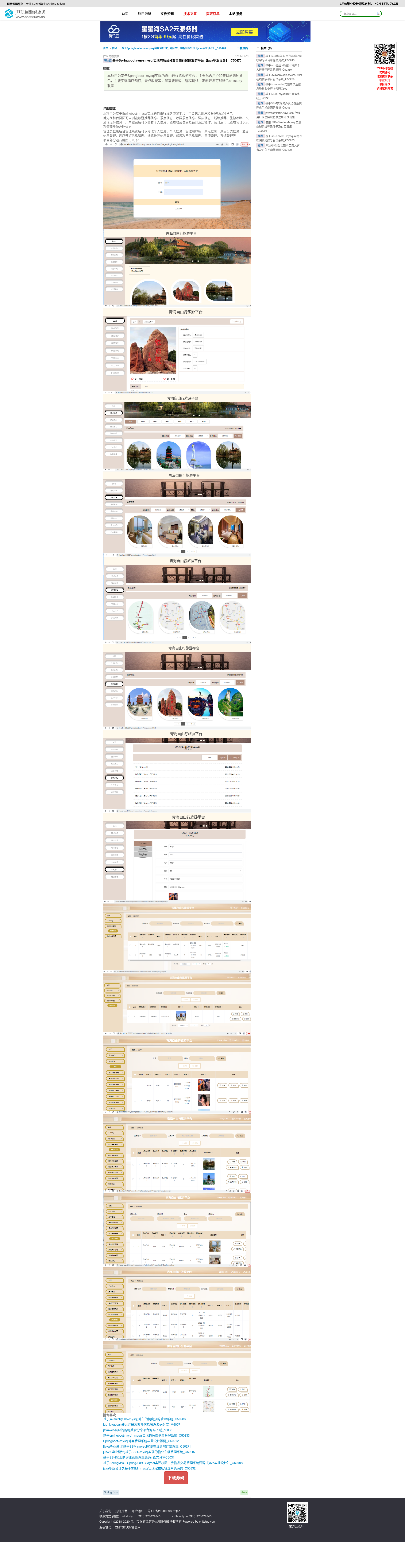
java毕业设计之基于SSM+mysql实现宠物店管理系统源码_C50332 (149, 1468)
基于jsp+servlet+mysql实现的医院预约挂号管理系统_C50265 (279, 138)
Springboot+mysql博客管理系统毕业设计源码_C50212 (141, 1441)
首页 (125, 13)
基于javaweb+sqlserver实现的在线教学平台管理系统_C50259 (279, 77)
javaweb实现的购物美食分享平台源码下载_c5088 (137, 1430)
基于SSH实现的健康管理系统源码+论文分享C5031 (138, 1457)
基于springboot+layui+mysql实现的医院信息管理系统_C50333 (146, 1435)
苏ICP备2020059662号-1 (164, 1511)
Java (244, 1492)
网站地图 (137, 1511)
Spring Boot (111, 1492)
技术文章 (190, 13)
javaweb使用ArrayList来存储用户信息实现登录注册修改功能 (278, 115)
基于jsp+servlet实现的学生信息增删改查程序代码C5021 (278, 86)
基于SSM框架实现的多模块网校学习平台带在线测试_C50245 (279, 58)
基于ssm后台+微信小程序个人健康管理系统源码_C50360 (278, 67)
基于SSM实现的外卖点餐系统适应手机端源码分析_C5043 (279, 105)
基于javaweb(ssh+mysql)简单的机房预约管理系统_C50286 (144, 1419)
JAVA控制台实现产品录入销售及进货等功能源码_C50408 (278, 147)
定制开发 (121, 1511)
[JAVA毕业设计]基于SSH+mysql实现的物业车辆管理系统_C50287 (149, 1451)
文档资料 (167, 13)
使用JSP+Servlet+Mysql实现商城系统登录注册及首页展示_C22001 (278, 126)
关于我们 (105, 1511)
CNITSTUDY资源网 (127, 1527)
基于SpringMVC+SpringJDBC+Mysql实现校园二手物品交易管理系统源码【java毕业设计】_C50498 (173, 1462)
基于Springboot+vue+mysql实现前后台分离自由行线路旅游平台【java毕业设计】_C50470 (174, 48)
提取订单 (213, 13)
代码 (114, 48)
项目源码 (144, 13)
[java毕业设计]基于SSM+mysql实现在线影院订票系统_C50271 (147, 1446)
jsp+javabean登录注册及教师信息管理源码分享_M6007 (141, 1424)
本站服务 (235, 13)
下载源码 (243, 48)
